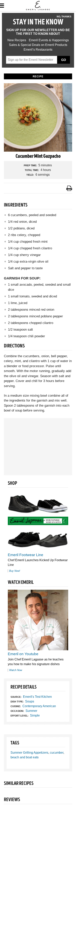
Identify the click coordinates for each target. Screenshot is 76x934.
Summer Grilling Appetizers (29, 752)
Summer (31, 710)
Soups (29, 701)
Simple (35, 715)
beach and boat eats (25, 757)
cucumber (56, 752)
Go (63, 60)
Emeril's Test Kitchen (37, 696)
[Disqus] (38, 861)
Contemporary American (39, 706)
